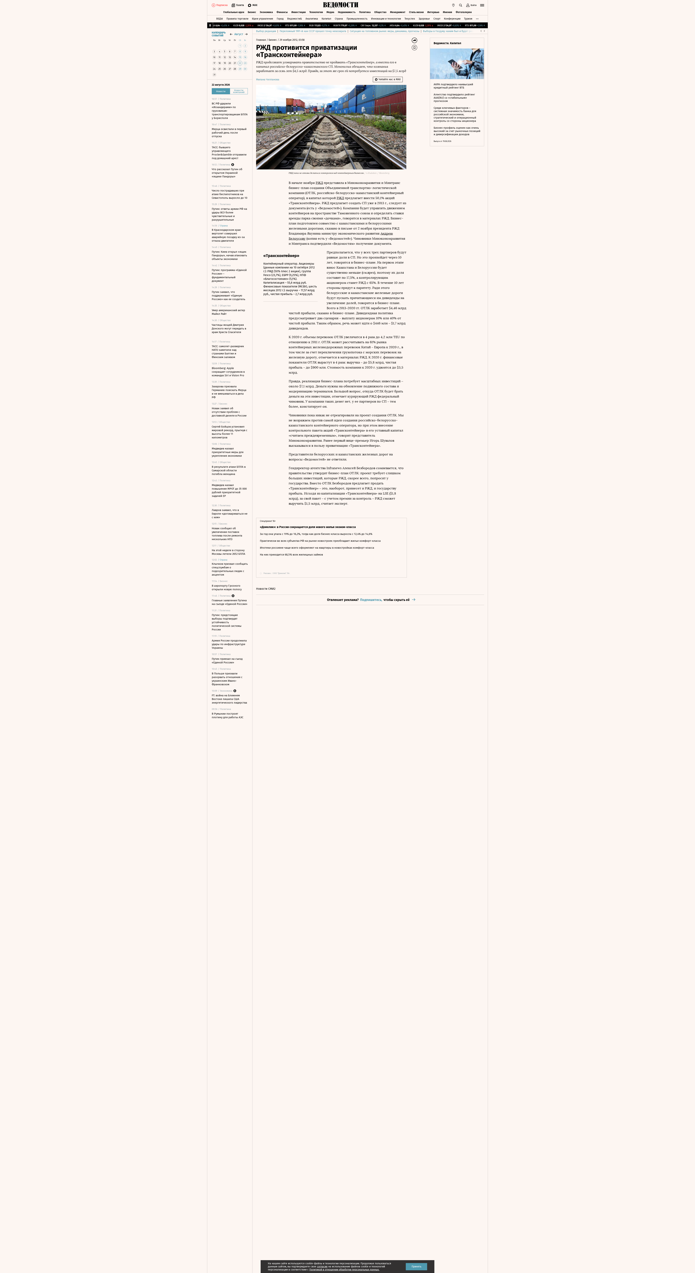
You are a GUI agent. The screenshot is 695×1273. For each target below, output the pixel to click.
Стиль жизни (416, 12)
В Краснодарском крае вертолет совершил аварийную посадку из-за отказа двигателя (228, 235)
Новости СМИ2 (265, 588)
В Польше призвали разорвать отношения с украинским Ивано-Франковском (227, 679)
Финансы (282, 12)
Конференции (452, 18)
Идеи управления (262, 18)
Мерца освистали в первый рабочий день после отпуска (229, 132)
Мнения (447, 12)
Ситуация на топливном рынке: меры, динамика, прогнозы (384, 31)
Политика (365, 12)
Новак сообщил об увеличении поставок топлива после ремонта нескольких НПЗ (227, 534)
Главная (261, 39)
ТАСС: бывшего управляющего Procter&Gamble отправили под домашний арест (229, 153)
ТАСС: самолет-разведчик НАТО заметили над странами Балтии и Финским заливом (228, 352)
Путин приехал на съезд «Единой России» (227, 660)
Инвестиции (298, 12)
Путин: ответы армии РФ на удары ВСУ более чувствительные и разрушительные (229, 214)
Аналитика (312, 18)
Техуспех (410, 18)
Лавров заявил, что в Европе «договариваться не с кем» (229, 513)
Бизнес (252, 12)
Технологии (316, 12)
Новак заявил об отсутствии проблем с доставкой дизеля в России (229, 412)
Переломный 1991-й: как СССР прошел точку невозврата (313, 31)
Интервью (433, 12)
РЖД (319, 183)
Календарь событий (219, 34)
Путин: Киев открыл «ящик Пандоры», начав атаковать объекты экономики (229, 255)
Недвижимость (346, 12)
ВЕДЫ (219, 18)
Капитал (326, 18)
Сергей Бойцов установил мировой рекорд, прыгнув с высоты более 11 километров (229, 432)
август (238, 34)
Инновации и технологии (386, 18)
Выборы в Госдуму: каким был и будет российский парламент (459, 31)
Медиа (330, 12)
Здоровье (424, 18)
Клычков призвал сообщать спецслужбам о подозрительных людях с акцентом (230, 569)
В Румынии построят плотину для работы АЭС (227, 715)
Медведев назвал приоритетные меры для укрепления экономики (227, 452)
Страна (339, 18)
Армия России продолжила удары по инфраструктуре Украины (229, 644)
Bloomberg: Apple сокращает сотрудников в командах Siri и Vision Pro (228, 372)
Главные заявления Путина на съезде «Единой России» (229, 602)
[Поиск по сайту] (460, 5)
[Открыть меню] (482, 5)
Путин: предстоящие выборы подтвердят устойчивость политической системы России (226, 622)
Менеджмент (397, 12)
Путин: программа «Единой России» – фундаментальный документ (229, 275)
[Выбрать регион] (453, 5)
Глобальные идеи (233, 12)
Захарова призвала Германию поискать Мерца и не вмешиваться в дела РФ (229, 392)
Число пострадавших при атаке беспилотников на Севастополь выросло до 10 (229, 194)
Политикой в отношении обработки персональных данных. (344, 1269)
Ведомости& (294, 18)
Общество (380, 12)
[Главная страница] (341, 5)
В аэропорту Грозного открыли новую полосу (227, 587)
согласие (322, 1266)
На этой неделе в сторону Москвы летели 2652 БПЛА (228, 552)
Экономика (266, 12)
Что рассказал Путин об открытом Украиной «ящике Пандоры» (227, 173)
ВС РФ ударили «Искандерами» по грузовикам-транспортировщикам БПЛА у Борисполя (230, 111)
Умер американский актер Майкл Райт (228, 312)
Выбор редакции (266, 31)
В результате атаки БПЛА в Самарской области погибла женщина (229, 470)
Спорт (436, 18)
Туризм (468, 18)
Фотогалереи (464, 12)
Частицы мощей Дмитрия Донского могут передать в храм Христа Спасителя (229, 328)
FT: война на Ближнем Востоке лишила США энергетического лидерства (229, 699)
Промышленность (357, 18)
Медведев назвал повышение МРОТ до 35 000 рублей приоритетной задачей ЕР (229, 490)
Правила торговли (237, 18)
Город (280, 18)
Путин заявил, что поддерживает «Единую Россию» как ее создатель (228, 295)
